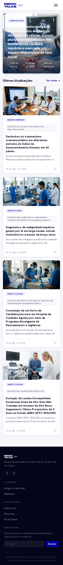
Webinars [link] (9, 493)
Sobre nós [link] (10, 508)
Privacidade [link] (10, 519)
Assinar (52, 543)
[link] (13, 5)
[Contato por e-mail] (14, 473)
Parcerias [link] (9, 513)
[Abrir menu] (56, 5)
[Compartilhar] (7, 473)
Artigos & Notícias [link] (14, 488)
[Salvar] (55, 169)
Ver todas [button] (51, 80)
